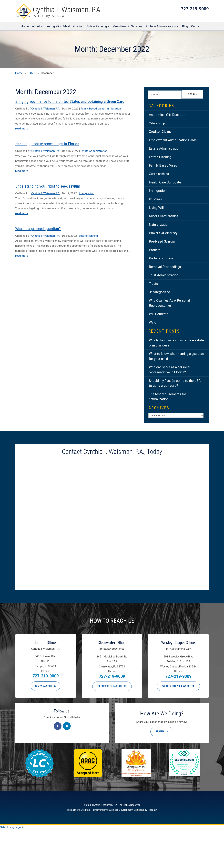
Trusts (153, 284)
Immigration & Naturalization (64, 26)
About (36, 26)
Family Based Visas (92, 108)
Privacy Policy (99, 809)
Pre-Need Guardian (162, 241)
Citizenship (157, 123)
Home (25, 26)
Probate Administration (161, 26)
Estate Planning (97, 26)
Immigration (113, 108)
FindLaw (152, 809)
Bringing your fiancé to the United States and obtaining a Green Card (69, 101)
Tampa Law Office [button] (45, 686)
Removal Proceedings (165, 267)
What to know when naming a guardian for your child (176, 356)
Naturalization (159, 225)
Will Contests (158, 314)
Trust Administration (163, 275)
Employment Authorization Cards (173, 140)
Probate (155, 250)
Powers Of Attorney (163, 233)
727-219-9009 (195, 8)
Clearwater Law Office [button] (112, 686)
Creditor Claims (160, 132)
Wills (152, 322)
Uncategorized (159, 292)
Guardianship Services (128, 26)
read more (21, 128)
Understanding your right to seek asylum (47, 186)
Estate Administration (94, 151)
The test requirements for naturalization (167, 396)
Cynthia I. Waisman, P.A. (45, 108)
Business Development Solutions (126, 809)
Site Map (85, 809)
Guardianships (159, 174)
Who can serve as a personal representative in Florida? (169, 369)
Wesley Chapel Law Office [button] (178, 686)
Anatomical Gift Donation (167, 115)
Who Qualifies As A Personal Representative (169, 303)
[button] (220, 823)
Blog (185, 26)
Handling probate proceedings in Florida (47, 144)
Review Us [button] (162, 731)
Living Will (156, 208)
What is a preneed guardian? (38, 228)
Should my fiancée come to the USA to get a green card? (175, 383)
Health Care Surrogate (165, 182)
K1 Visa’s (155, 199)
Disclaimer (73, 809)
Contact (196, 26)
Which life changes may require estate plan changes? (176, 342)
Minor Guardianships (163, 216)
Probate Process (161, 258)
